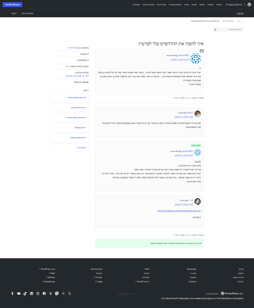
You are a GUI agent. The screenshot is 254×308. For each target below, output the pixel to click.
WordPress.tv (142, 281)
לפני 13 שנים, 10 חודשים (180, 59)
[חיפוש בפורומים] (215, 29)
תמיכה (146, 273)
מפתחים (145, 277)
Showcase (191, 269)
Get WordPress (12, 4)
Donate (97, 277)
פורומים (240, 13)
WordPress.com (47, 269)
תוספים (193, 277)
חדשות (240, 273)
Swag (98, 281)
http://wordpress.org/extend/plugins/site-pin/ (179, 210)
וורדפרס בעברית (212, 294)
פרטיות (240, 281)
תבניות (193, 273)
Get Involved (96, 269)
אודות (241, 269)
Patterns (192, 281)
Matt (52, 273)
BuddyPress (48, 281)
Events (99, 273)
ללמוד (146, 269)
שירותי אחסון (238, 277)
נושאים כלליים (228, 21)
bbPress (50, 277)
